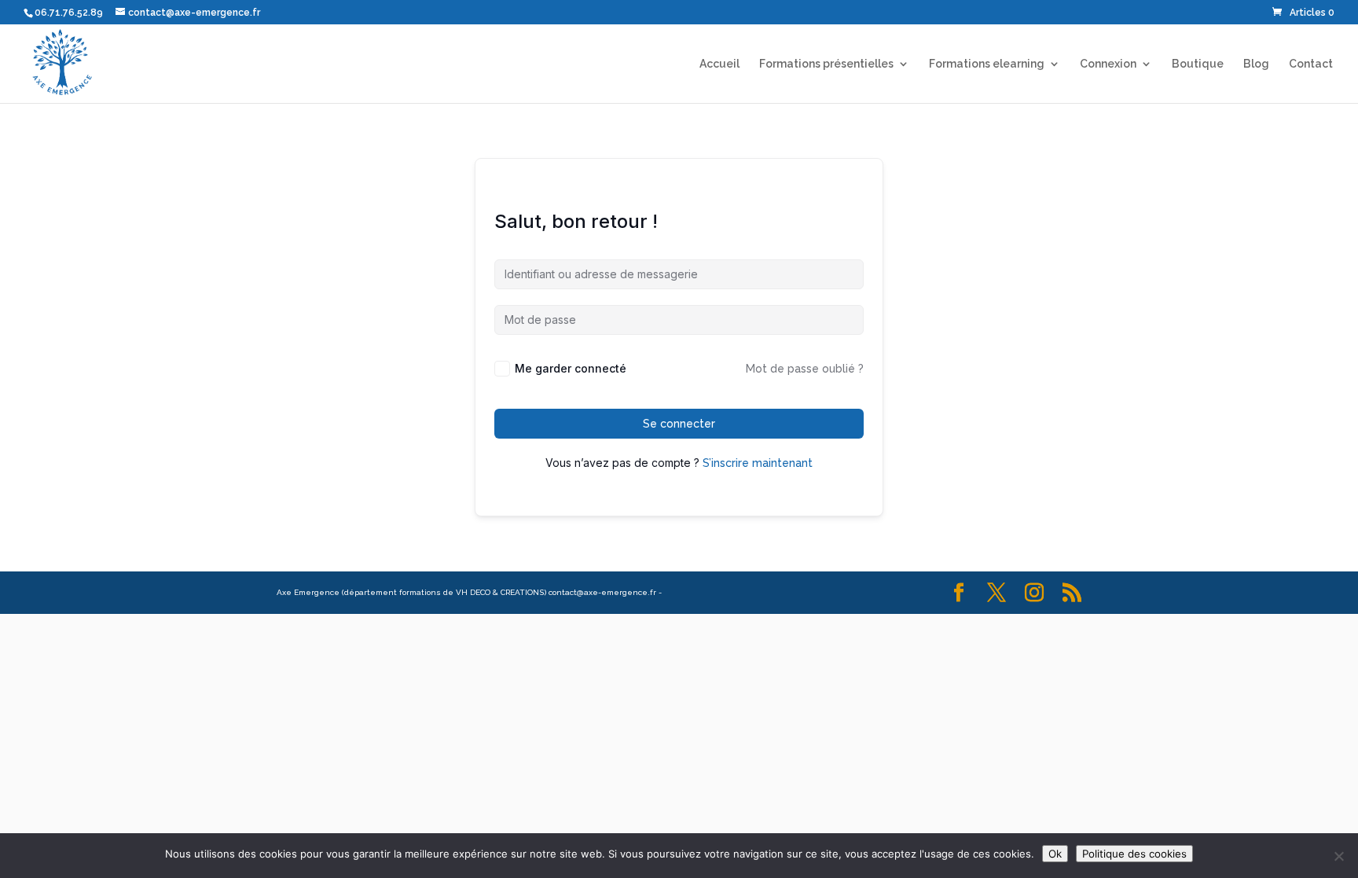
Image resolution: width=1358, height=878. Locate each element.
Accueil (719, 64)
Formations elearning (986, 64)
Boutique (1198, 64)
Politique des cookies (1134, 853)
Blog (1256, 64)
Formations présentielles (826, 64)
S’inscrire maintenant (758, 463)
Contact (1311, 64)
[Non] (1338, 856)
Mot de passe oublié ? (805, 368)
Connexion (1108, 64)
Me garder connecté (570, 368)
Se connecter (679, 423)
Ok (1055, 853)
